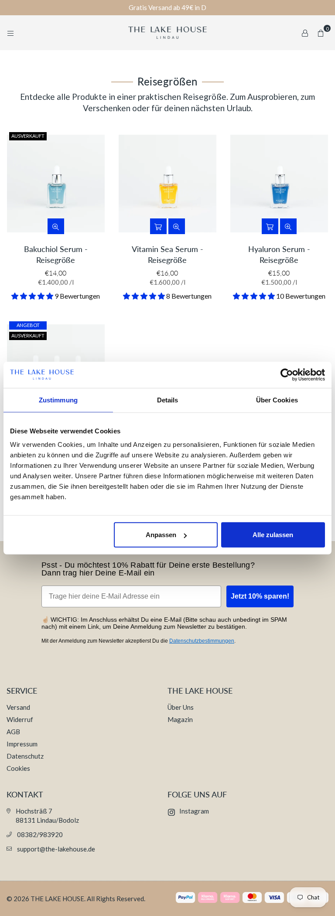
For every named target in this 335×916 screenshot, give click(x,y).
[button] (320, 33)
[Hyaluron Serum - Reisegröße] (279, 183)
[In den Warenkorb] (158, 226)
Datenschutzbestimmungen (201, 641)
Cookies (18, 768)
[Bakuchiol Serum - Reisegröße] (56, 183)
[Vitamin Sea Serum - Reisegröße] (167, 183)
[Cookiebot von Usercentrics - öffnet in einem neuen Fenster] (287, 374)
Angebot (28, 325)
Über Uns (181, 707)
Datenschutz (25, 756)
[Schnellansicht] (56, 226)
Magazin (180, 719)
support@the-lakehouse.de (56, 849)
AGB (13, 732)
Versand (18, 707)
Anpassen (161, 534)
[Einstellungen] (305, 33)
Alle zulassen (273, 534)
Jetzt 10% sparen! (260, 596)
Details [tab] (167, 399)
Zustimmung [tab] (58, 399)
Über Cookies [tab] (277, 399)
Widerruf (20, 719)
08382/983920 (40, 834)
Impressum (22, 744)
